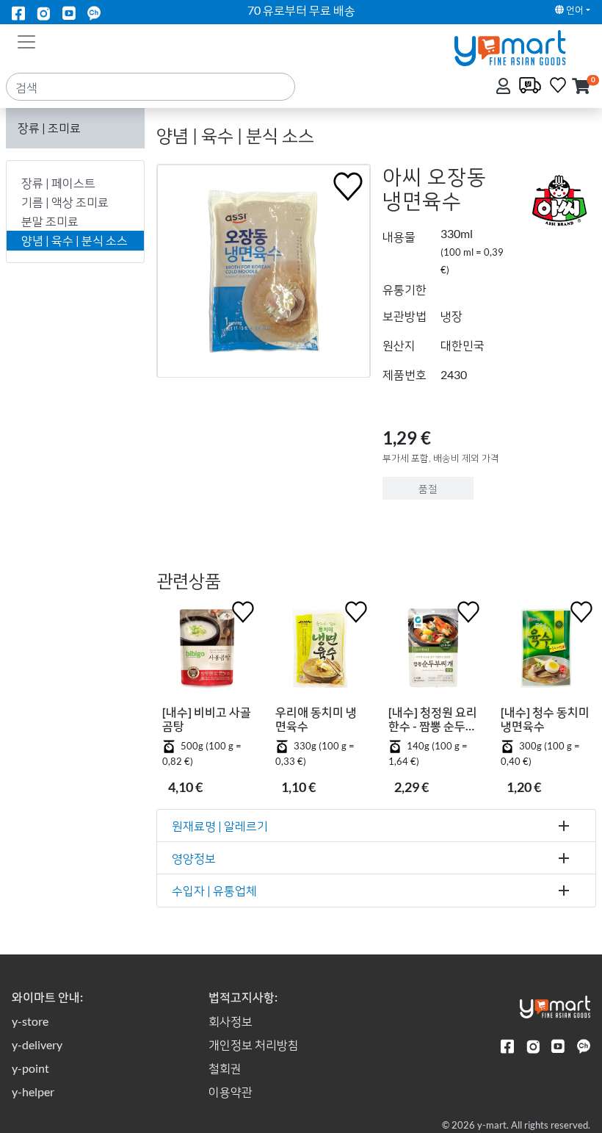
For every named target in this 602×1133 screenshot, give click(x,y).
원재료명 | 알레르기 (220, 825)
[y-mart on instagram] (43, 12)
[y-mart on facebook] (18, 12)
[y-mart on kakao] (93, 12)
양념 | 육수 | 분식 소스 (74, 240)
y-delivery (37, 1044)
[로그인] (504, 87)
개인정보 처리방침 (253, 1044)
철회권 (225, 1068)
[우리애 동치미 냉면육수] (320, 651)
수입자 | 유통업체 (214, 890)
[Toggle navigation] (26, 40)
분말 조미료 (50, 221)
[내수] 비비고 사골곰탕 (206, 719)
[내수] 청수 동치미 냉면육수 (545, 719)
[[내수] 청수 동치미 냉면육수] (545, 651)
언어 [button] (574, 9)
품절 (428, 488)
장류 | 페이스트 (58, 183)
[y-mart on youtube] (69, 12)
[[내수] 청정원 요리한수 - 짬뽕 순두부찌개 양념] (433, 651)
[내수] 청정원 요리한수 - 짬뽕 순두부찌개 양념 (432, 719)
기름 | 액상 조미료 (65, 202)
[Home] (522, 47)
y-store (30, 1021)
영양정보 (194, 858)
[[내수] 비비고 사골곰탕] (207, 651)
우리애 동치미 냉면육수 (316, 719)
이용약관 (230, 1091)
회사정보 (230, 1021)
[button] (581, 87)
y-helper (33, 1091)
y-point (30, 1068)
